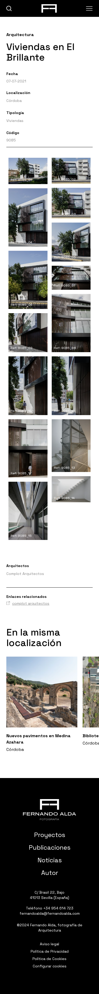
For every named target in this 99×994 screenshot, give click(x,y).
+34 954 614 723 (58, 908)
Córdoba (14, 100)
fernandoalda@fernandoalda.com (50, 913)
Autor (49, 873)
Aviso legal (49, 944)
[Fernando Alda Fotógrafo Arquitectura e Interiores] (49, 809)
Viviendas (14, 120)
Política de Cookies (49, 958)
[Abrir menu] (89, 8)
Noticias (49, 860)
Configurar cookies (50, 966)
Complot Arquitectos (25, 573)
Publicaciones (49, 847)
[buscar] (9, 8)
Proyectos (49, 835)
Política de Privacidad (50, 951)
